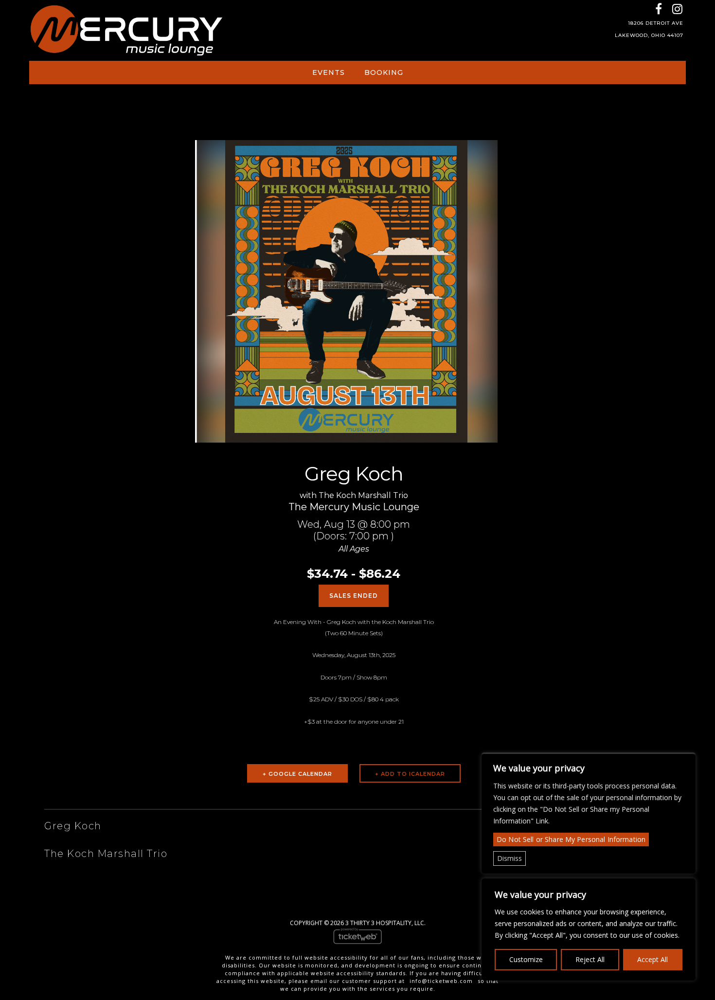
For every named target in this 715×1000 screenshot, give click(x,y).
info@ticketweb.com (441, 980)
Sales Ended (353, 595)
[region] (589, 929)
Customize (526, 959)
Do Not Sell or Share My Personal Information (571, 839)
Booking (383, 72)
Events (328, 72)
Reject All (590, 959)
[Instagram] (677, 8)
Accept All (652, 959)
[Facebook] (658, 8)
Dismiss (509, 858)
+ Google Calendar (297, 773)
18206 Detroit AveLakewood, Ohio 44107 (649, 29)
